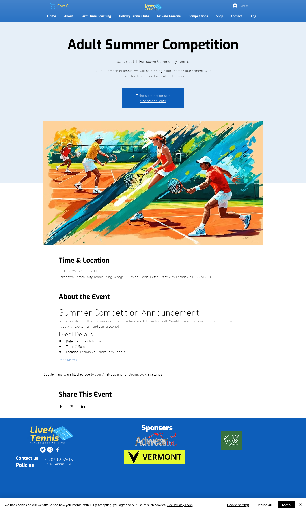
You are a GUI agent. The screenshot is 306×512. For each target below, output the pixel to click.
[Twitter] (43, 450)
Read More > (68, 359)
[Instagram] (50, 450)
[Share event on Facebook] (61, 406)
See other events (153, 100)
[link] (52, 6)
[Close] (300, 504)
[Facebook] (57, 450)
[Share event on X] (72, 406)
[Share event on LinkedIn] (83, 406)
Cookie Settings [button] (238, 505)
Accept (286, 505)
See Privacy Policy (180, 505)
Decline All (264, 505)
